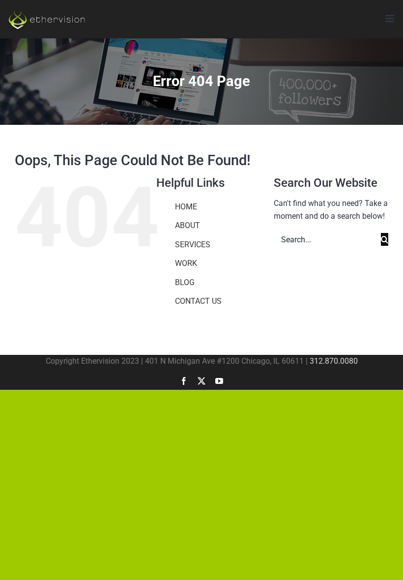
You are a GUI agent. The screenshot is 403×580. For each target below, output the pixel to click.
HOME (186, 206)
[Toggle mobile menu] (390, 18)
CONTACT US (198, 301)
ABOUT (187, 225)
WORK (186, 263)
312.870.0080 (334, 361)
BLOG (185, 282)
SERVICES (192, 244)
